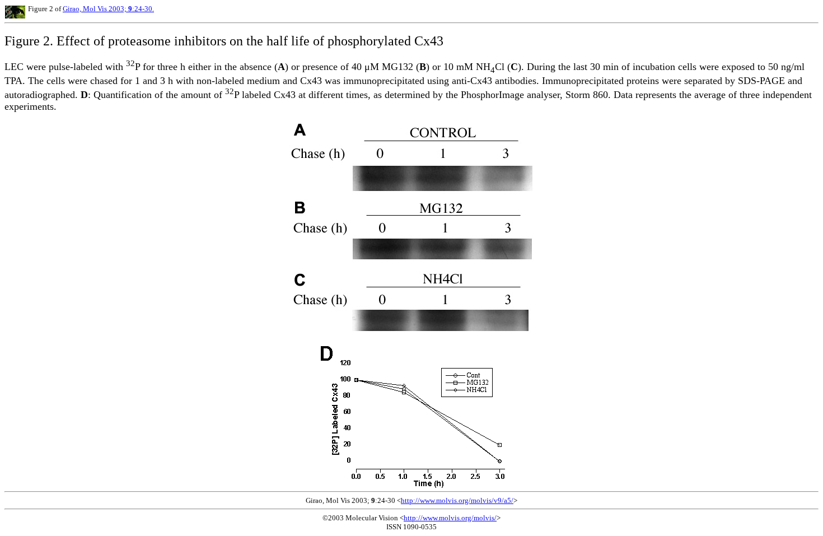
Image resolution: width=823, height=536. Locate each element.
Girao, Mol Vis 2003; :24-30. (108, 8)
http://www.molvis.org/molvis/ (450, 518)
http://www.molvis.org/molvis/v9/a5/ (457, 500)
